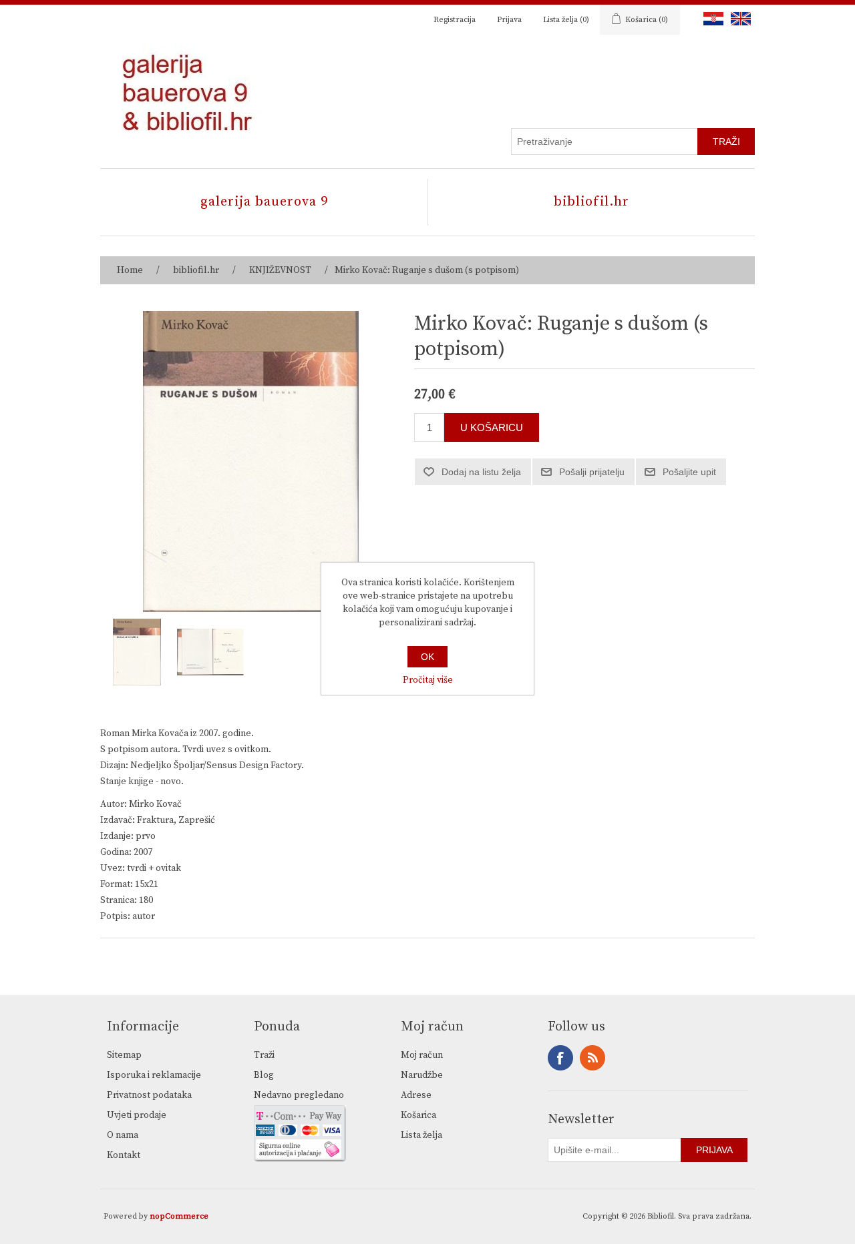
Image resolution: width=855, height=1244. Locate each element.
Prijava (509, 20)
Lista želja (421, 1135)
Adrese (416, 1095)
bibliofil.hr (591, 202)
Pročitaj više (428, 680)
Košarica (418, 1115)
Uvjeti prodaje (136, 1115)
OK (427, 656)
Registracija (455, 20)
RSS (592, 1057)
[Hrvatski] (711, 18)
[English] (738, 18)
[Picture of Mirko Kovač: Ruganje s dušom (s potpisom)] (137, 652)
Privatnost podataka (149, 1095)
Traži (264, 1055)
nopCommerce (179, 1216)
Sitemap (124, 1055)
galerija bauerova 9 (264, 202)
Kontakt (123, 1155)
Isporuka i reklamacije (154, 1075)
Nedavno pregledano (299, 1095)
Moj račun (422, 1055)
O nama (122, 1135)
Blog (264, 1075)
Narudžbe (422, 1075)
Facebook (560, 1057)
